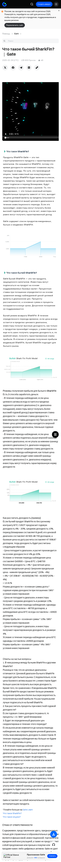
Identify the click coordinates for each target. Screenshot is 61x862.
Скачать (52, 856)
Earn (16, 33)
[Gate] (4, 4)
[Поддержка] (53, 844)
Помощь (6, 33)
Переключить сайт (14, 25)
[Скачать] (53, 834)
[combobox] (30, 41)
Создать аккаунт (44, 4)
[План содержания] (55, 434)
